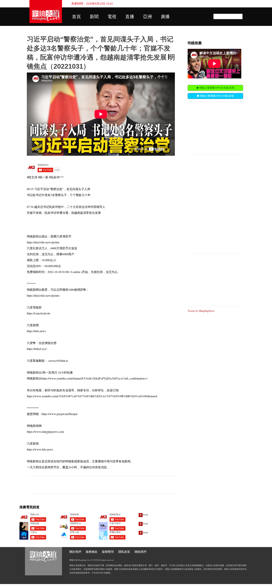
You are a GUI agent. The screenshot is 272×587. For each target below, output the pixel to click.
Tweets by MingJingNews (201, 311)
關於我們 (75, 551)
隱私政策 (124, 551)
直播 (129, 16)
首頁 (76, 16)
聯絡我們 (140, 551)
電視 (112, 16)
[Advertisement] (215, 128)
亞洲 (147, 16)
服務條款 (92, 551)
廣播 (165, 16)
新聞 (94, 16)
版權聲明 (108, 551)
